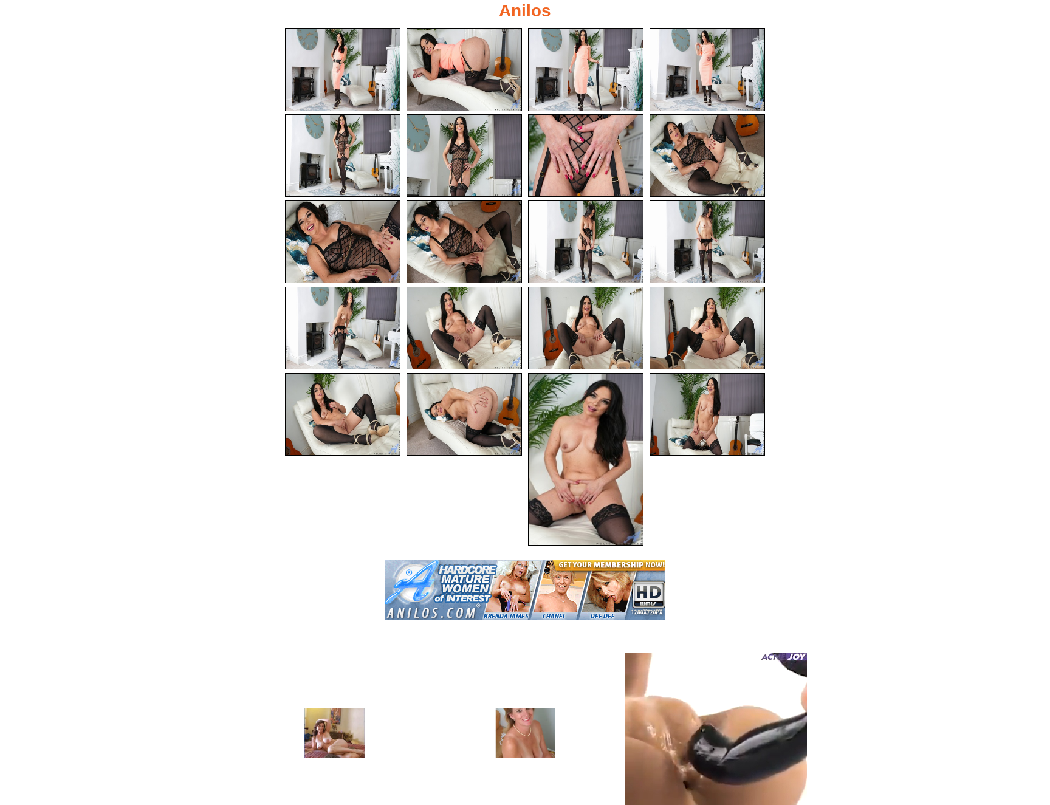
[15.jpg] (585, 328)
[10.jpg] (464, 242)
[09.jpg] (342, 242)
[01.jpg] (342, 69)
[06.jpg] (464, 155)
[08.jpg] (707, 155)
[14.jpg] (464, 328)
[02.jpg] (464, 69)
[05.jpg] (342, 155)
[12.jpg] (707, 242)
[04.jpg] (707, 69)
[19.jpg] (585, 459)
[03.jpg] (585, 69)
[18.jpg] (464, 414)
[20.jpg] (707, 414)
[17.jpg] (342, 414)
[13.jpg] (342, 328)
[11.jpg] (585, 242)
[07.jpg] (585, 155)
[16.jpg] (707, 328)
